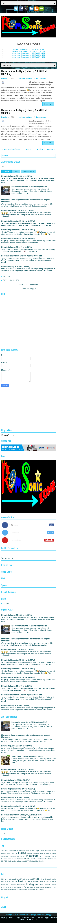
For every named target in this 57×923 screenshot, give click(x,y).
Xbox (36, 861)
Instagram (30, 78)
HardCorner (21, 856)
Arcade (23, 851)
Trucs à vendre (7, 558)
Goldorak (13, 856)
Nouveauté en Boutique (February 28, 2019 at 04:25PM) (24, 72)
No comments (41, 78)
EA (50, 853)
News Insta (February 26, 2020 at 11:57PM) (28, 51)
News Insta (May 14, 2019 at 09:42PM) (15, 780)
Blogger (33, 289)
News (26, 858)
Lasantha (32, 918)
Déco (34, 853)
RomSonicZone (15, 861)
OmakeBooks (45, 859)
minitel (11, 859)
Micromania (5, 859)
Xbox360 (41, 861)
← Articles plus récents (11, 149)
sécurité (24, 861)
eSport (54, 853)
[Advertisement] (28, 316)
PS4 (5, 861)
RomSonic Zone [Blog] (27, 915)
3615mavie (4, 851)
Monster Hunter (18, 859)
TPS (28, 861)
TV (31, 861)
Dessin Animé (40, 853)
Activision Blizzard (15, 851)
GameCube (4, 856)
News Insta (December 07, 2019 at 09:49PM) (28, 57)
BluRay (9, 853)
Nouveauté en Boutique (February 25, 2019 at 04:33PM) (24, 111)
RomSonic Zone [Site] (11, 280)
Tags (16, 171)
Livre (41, 856)
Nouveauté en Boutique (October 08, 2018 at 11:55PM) (21, 256)
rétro (8, 861)
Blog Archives (28, 171)
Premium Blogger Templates (46, 918)
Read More (48, 104)
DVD (47, 853)
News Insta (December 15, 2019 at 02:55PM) (28, 53)
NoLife (38, 859)
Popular (6, 171)
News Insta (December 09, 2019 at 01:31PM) (28, 55)
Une (33, 861)
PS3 (2, 861)
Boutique (22, 78)
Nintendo (32, 859)
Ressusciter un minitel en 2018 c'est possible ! (29, 187)
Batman (42, 851)
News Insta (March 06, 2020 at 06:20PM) (28, 49)
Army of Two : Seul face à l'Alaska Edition (27, 756)
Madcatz (48, 856)
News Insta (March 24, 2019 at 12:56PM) (16, 247)
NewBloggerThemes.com (29, 919)
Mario (54, 856)
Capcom (29, 853)
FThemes (11, 918)
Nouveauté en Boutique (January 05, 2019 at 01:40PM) (21, 815)
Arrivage (35, 850)
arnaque (28, 851)
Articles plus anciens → (46, 149)
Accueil (28, 149)
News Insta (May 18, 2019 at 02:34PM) (15, 267)
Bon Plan (15, 853)
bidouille (53, 851)
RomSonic (5, 78)
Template (6, 276)
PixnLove (53, 859)
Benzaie (47, 851)
